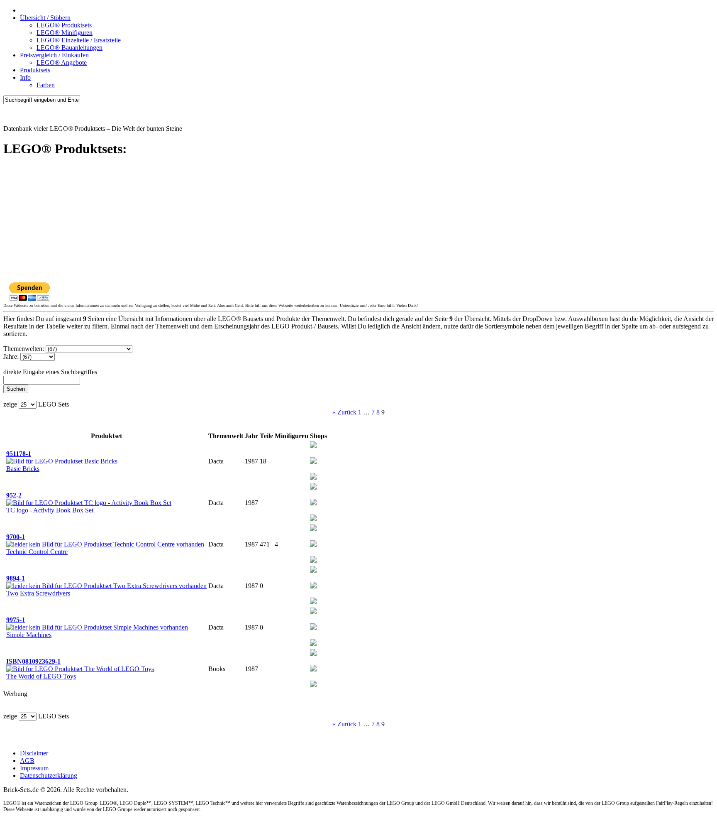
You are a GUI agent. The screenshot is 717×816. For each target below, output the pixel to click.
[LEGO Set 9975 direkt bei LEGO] (313, 643)
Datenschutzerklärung (48, 775)
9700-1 (15, 536)
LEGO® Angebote (62, 62)
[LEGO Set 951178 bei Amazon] (313, 461)
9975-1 (15, 619)
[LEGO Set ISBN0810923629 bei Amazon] (313, 669)
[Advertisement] (252, 224)
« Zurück (344, 412)
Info (25, 77)
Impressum (34, 768)
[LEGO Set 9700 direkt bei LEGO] (313, 560)
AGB (27, 760)
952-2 (14, 495)
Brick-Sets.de (21, 114)
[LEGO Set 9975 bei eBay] (313, 611)
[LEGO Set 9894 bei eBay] (313, 570)
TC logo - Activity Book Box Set (49, 510)
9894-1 (15, 578)
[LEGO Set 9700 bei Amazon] (313, 544)
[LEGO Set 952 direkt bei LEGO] (313, 518)
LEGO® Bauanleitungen (69, 47)
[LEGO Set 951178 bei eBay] (313, 445)
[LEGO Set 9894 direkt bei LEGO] (313, 601)
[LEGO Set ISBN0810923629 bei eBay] (313, 653)
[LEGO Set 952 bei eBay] (313, 487)
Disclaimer (34, 753)
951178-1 (18, 453)
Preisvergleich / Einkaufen (54, 55)
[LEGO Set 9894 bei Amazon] (313, 586)
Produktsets (35, 70)
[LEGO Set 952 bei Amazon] (313, 503)
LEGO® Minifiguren (65, 32)
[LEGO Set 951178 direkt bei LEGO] (313, 477)
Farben (46, 84)
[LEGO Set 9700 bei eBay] (313, 528)
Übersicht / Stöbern (45, 17)
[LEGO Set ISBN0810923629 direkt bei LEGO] (313, 685)
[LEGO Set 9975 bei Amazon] (313, 627)
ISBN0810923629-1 (33, 661)
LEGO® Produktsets (64, 25)
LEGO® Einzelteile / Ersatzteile (79, 40)
